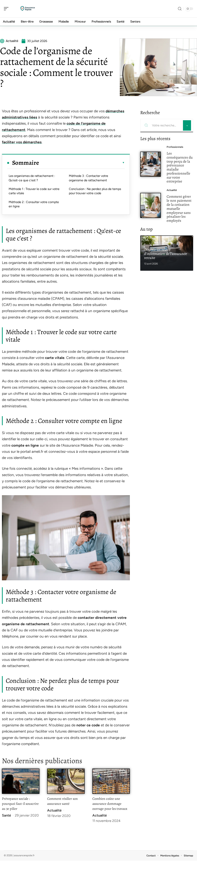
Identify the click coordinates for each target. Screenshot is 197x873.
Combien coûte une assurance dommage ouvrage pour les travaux (109, 803)
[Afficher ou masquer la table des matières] (82, 162)
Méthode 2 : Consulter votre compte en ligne (34, 204)
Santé (6, 815)
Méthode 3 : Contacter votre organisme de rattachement (88, 178)
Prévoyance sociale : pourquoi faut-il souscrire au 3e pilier (20, 803)
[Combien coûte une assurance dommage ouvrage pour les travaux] (111, 781)
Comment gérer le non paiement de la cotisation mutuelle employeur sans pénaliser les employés (179, 208)
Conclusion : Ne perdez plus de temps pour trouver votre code (95, 191)
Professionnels (175, 146)
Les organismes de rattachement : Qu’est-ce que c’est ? (32, 178)
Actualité (54, 810)
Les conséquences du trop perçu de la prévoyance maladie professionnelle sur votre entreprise (180, 167)
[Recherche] (179, 9)
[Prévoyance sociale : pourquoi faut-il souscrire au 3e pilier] (20, 781)
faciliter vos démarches (22, 142)
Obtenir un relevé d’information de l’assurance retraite (165, 253)
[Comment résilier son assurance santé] (65, 781)
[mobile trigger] (7, 8)
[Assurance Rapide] (27, 8)
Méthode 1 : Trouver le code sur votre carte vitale (34, 191)
